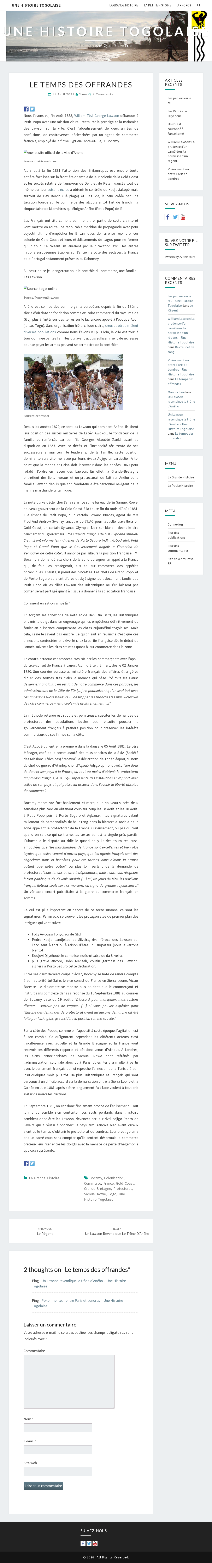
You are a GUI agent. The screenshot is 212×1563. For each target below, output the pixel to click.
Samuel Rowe (95, 1194)
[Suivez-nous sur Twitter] (175, 217)
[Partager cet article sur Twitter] (32, 109)
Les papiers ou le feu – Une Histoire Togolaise (180, 301)
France (108, 1183)
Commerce (92, 1183)
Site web (30, 1462)
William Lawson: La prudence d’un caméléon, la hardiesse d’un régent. (181, 151)
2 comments (103, 94)
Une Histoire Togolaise (36, 5)
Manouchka (176, 392)
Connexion (175, 524)
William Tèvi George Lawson (96, 115)
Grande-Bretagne (97, 1188)
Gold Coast (125, 1183)
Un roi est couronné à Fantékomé (176, 129)
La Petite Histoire (157, 5)
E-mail (30, 1441)
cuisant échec (58, 189)
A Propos (184, 5)
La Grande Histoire (123, 5)
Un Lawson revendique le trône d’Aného (181, 401)
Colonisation (114, 1178)
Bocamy (95, 1178)
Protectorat (122, 1188)
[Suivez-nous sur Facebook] (167, 217)
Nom (29, 1419)
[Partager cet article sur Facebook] (26, 109)
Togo (112, 1194)
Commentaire (34, 1350)
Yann (83, 94)
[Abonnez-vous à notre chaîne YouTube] (183, 217)
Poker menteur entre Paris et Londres (178, 174)
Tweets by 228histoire (179, 257)
